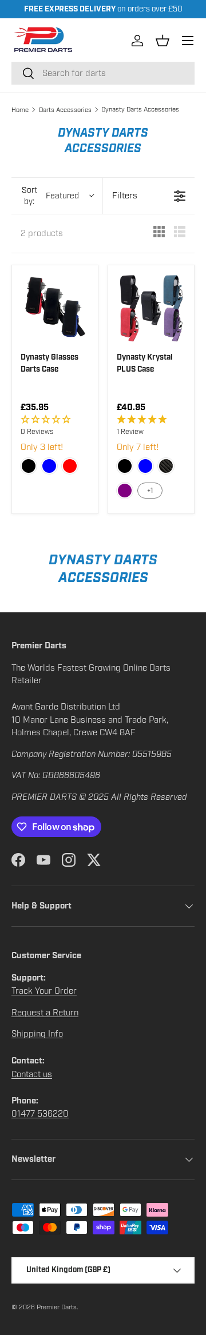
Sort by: (51, 195)
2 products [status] (42, 233)
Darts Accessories (65, 110)
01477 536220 (40, 1114)
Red (70, 466)
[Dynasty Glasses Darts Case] (55, 308)
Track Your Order (44, 991)
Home (20, 110)
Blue (49, 466)
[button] (162, 40)
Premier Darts (57, 1307)
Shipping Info (37, 1034)
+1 (150, 491)
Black (29, 466)
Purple (125, 491)
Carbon (166, 466)
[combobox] (103, 73)
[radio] (159, 233)
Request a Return (44, 1012)
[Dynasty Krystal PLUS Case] (151, 308)
